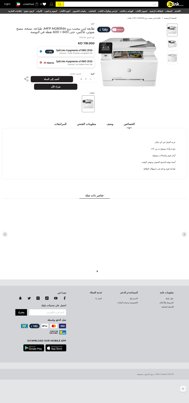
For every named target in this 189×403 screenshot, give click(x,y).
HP (92, 24)
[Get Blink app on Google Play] (33, 348)
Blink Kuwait (161, 374)
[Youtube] (55, 298)
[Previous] (5, 234)
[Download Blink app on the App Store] (56, 348)
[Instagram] (38, 298)
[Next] (184, 234)
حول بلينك (169, 298)
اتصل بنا (98, 298)
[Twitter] (29, 298)
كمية (92, 73)
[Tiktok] (47, 298)
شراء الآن (55, 86)
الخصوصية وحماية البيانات (127, 302)
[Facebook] (64, 298)
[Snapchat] (20, 298)
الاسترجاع (134, 298)
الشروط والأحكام (167, 302)
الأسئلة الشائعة (167, 307)
